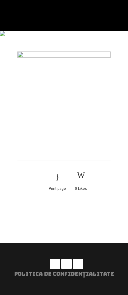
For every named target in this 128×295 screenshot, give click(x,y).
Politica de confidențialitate (64, 273)
